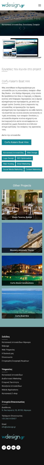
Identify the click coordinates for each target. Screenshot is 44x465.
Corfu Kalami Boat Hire (17, 142)
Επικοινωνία (7, 357)
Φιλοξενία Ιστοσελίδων (12, 386)
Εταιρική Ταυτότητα (10, 382)
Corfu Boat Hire (22, 316)
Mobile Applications (10, 390)
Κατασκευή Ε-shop (9, 393)
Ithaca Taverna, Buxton (22, 217)
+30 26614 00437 (9, 419)
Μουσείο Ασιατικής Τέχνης (22, 250)
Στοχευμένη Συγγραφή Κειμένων (15, 361)
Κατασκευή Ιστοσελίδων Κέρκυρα (16, 342)
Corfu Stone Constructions (22, 283)
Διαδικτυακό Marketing (11, 378)
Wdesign (5, 346)
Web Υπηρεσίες (8, 350)
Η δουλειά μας (8, 353)
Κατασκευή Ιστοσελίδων (12, 375)
